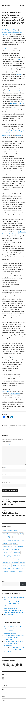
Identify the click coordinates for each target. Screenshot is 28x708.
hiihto (15, 537)
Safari (19, 59)
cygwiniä (18, 135)
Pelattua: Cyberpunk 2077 (11, 602)
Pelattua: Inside (8, 614)
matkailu (20, 546)
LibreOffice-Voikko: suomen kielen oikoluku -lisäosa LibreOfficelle (14, 637)
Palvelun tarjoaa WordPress (13, 705)
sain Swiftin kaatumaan (17, 103)
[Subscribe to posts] (3, 678)
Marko (5, 425)
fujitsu (10, 537)
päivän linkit (16, 556)
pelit (23, 552)
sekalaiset (6, 559)
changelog (6, 533)
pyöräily (9, 556)
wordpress (13, 571)
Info (3, 700)
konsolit (10, 540)
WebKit (4, 49)
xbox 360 (20, 571)
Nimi (4, 467)
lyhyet (15, 543)
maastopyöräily (7, 546)
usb (10, 565)
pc (10, 552)
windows (7, 427)
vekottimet (16, 565)
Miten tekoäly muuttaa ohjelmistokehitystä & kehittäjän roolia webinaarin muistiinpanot (13, 610)
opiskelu (5, 552)
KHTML (19, 74)
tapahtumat (6, 562)
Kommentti (6, 445)
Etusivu (4, 685)
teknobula (15, 562)
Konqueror (15, 358)
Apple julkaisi (6, 391)
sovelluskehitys (15, 559)
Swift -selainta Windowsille (16, 91)
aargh (4, 530)
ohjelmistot (15, 549)
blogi (15, 530)
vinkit (4, 568)
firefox (4, 537)
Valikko (22, 5)
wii (22, 568)
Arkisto (4, 689)
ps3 (4, 556)
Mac (3, 696)
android (10, 530)
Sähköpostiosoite (8, 475)
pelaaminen (16, 552)
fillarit (21, 533)
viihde (23, 565)
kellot (4, 540)
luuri (10, 543)
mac (15, 546)
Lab (3, 693)
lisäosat (5, 543)
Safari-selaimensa (14, 393)
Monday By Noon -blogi (9, 30)
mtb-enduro (6, 549)
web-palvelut (16, 568)
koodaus (16, 540)
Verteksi (6, 6)
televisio (22, 562)
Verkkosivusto (7, 482)
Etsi (3, 581)
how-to (21, 425)
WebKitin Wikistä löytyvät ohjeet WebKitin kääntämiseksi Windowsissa (13, 133)
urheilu (5, 565)
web (3, 427)
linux (24, 425)
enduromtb (14, 533)
